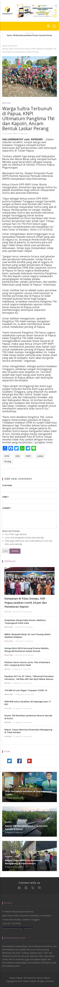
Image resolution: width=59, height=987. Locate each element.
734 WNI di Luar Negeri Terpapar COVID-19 (25, 690)
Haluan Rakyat (43, 977)
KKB (17, 456)
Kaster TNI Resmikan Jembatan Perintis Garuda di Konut (29, 35)
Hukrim (7, 736)
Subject (5, 497)
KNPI (28, 456)
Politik (7, 612)
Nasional (13, 45)
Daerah (7, 722)
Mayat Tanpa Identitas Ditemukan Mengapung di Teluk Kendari (28, 731)
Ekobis (7, 683)
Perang (7, 461)
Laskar (40, 456)
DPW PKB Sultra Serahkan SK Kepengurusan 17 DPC (27, 703)
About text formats (11, 531)
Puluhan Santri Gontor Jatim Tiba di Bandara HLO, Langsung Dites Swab (27, 663)
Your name (7, 485)
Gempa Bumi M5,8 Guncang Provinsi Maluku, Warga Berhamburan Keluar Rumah (26, 649)
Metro (7, 669)
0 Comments (23, 133)
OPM (6, 456)
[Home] (7, 10)
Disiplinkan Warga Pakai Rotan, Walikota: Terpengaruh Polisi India (25, 621)
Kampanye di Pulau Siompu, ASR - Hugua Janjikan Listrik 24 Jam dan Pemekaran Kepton (25, 602)
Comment (6, 508)
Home (4, 45)
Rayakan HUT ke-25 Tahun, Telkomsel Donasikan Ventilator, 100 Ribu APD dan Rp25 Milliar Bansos (29, 677)
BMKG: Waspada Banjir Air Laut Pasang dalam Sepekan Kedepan (27, 635)
